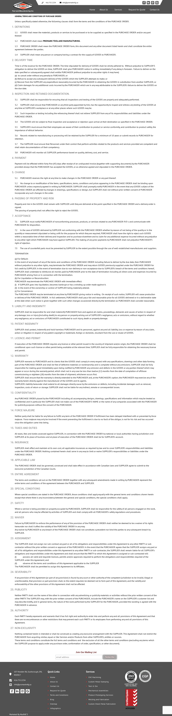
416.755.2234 (20, 680)
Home (92, 9)
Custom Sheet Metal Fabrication (102, 704)
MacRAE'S (24, 714)
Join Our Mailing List (86, 652)
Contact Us (155, 9)
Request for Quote (137, 9)
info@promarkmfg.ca (22, 684)
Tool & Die (93, 686)
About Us (104, 9)
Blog (52, 699)
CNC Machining (94, 677)
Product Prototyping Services (100, 695)
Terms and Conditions (59, 695)
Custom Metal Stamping (98, 682)
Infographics (55, 708)
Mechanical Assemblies (98, 690)
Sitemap (53, 704)
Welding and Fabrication (98, 699)
